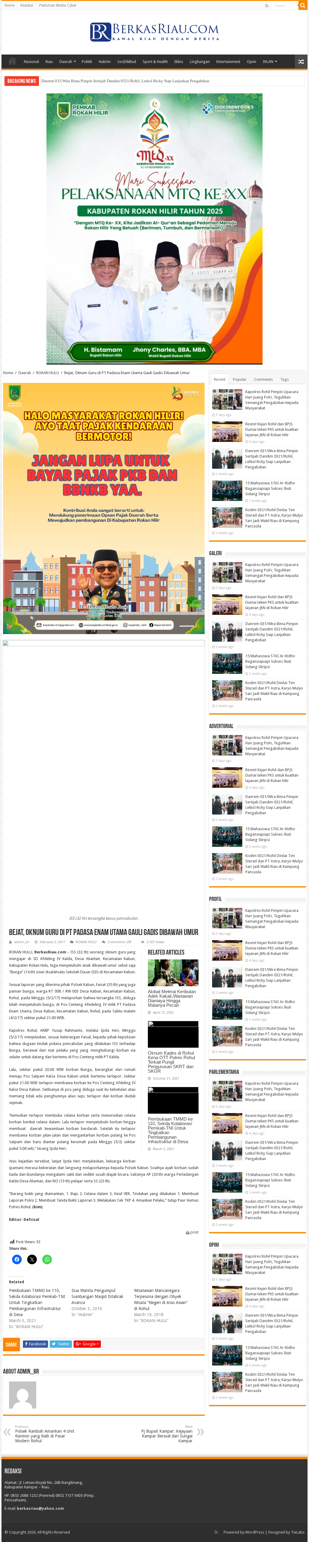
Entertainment (228, 61)
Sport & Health (155, 61)
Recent (219, 379)
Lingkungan (200, 61)
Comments (263, 379)
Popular (240, 379)
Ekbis (178, 61)
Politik (87, 61)
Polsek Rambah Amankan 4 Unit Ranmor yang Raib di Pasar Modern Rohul (44, 1434)
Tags (284, 379)
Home (9, 5)
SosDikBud (126, 61)
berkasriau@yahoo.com (40, 1508)
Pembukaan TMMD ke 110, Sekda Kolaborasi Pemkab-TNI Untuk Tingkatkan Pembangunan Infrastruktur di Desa (170, 1130)
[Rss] (267, 5)
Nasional (31, 61)
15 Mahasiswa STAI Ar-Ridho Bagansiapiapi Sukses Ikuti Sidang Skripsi (270, 488)
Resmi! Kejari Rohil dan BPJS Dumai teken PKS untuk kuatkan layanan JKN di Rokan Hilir (271, 429)
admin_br (21, 942)
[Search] (302, 5)
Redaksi (27, 5)
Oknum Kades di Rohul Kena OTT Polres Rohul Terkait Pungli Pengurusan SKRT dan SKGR (171, 1062)
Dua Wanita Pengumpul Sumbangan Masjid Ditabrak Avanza (97, 1296)
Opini (251, 61)
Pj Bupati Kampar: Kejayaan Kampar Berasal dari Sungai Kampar (167, 1434)
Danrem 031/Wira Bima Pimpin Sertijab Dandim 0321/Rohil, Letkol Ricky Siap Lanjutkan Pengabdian (125, 81)
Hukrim (105, 61)
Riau (49, 61)
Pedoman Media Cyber (58, 5)
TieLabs (297, 1532)
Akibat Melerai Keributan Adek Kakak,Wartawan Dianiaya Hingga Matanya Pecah (172, 998)
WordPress (254, 1532)
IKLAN (268, 61)
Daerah (65, 61)
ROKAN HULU (47, 373)
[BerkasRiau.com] (154, 31)
